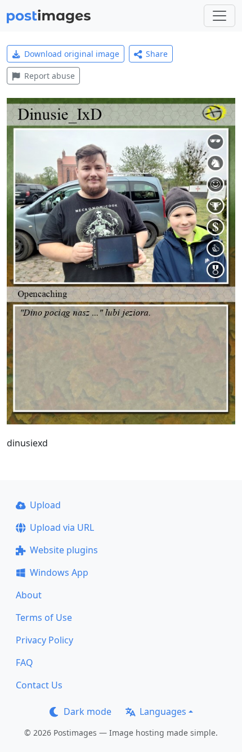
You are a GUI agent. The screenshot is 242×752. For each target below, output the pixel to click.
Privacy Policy (44, 640)
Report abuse (49, 75)
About (29, 595)
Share (157, 53)
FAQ (24, 662)
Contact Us (39, 685)
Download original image (71, 53)
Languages (163, 711)
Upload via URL (62, 527)
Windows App (59, 572)
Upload (45, 505)
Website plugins (64, 550)
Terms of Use (44, 617)
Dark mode (87, 711)
